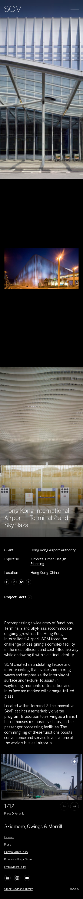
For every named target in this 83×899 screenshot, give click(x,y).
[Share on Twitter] (28, 581)
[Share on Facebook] (6, 581)
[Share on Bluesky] (21, 581)
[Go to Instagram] (17, 878)
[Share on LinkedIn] (14, 581)
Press (7, 844)
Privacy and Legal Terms (18, 859)
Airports (36, 559)
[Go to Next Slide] (74, 806)
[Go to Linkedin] (7, 878)
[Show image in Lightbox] (74, 761)
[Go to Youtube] (27, 878)
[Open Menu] (74, 9)
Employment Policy (15, 866)
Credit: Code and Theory (18, 889)
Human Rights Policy (16, 852)
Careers (9, 837)
